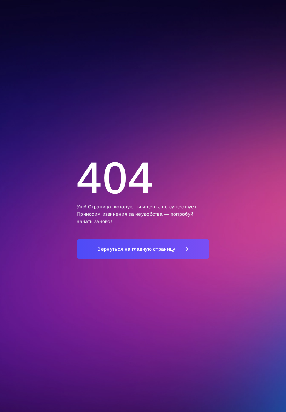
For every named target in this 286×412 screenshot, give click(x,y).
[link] (143, 249)
